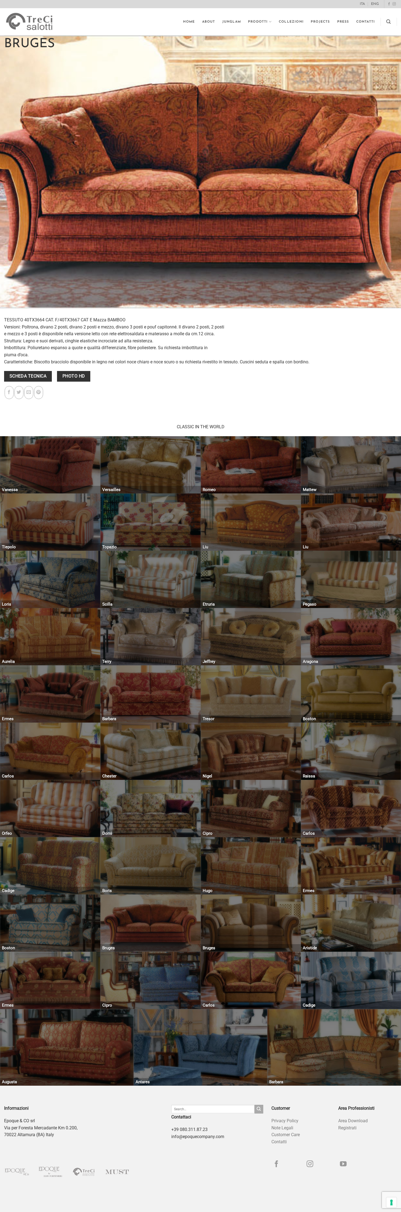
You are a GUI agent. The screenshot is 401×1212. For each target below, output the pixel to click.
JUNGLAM (231, 21)
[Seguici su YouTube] (343, 1164)
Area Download (353, 1120)
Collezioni (291, 21)
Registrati (347, 1127)
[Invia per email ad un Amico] (28, 392)
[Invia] (259, 1109)
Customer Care (285, 1134)
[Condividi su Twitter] (18, 392)
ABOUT (208, 21)
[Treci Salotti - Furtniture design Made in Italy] (34, 21)
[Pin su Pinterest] (38, 392)
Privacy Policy (284, 1120)
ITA (362, 4)
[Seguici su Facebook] (389, 4)
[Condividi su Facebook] (9, 392)
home (189, 21)
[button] (388, 21)
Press (343, 21)
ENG (375, 4)
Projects (320, 21)
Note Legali (282, 1127)
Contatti (365, 21)
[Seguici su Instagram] (394, 4)
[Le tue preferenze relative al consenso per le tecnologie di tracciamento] (391, 1202)
